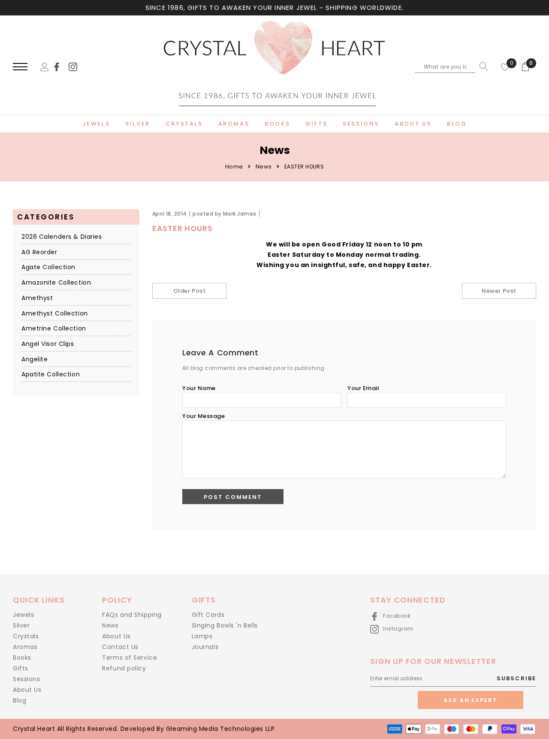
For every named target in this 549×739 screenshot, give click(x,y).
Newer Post (499, 291)
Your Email (363, 388)
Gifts (20, 668)
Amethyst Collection (54, 313)
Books (22, 657)
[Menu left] (20, 67)
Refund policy (124, 668)
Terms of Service (129, 657)
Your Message (203, 416)
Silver (21, 625)
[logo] (274, 67)
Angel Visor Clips (47, 344)
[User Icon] (44, 66)
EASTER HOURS (182, 228)
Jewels (23, 614)
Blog (19, 700)
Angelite (34, 359)
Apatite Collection (50, 374)
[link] (60, 66)
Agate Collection (48, 267)
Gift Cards (208, 614)
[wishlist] (505, 66)
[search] (481, 66)
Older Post (189, 291)
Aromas (25, 647)
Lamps (202, 636)
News (264, 166)
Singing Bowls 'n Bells (225, 625)
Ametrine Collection (53, 328)
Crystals (26, 636)
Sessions (26, 679)
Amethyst (37, 298)
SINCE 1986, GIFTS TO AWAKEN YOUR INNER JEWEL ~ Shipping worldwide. (274, 7)
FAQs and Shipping (132, 614)
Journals (205, 647)
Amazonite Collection (56, 283)
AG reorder (39, 252)
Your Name (199, 388)
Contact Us (120, 647)
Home (234, 166)
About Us (27, 689)
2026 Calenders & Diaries (61, 237)
